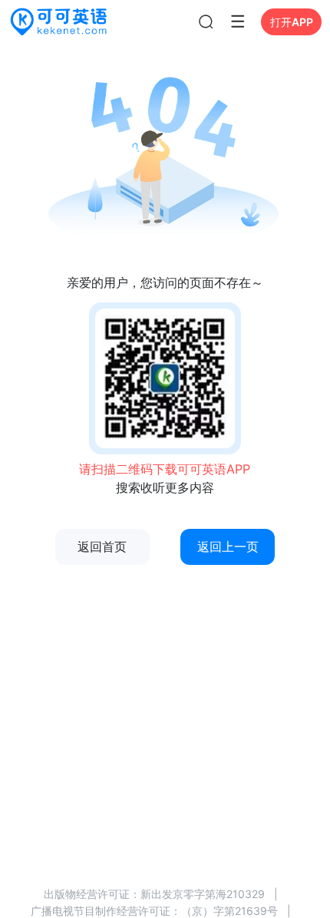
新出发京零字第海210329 (202, 893)
